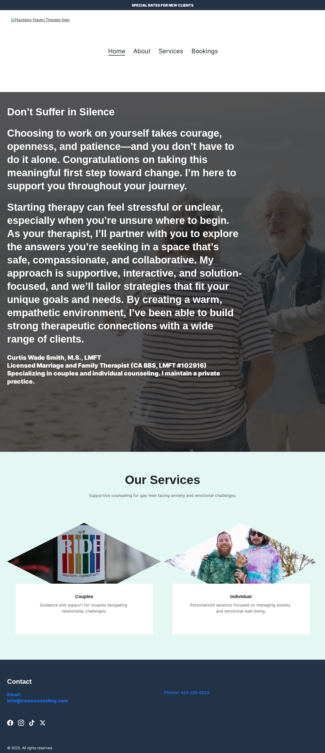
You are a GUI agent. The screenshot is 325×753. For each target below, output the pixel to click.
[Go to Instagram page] (21, 723)
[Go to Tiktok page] (32, 723)
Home (116, 51)
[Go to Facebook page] (10, 723)
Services (171, 51)
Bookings (204, 51)
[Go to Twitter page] (43, 723)
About (142, 51)
